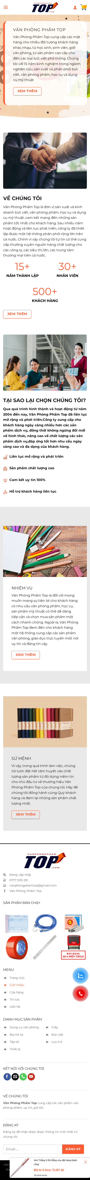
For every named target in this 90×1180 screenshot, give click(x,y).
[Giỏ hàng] (83, 7)
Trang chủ (17, 978)
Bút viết (57, 1034)
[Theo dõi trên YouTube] (31, 1077)
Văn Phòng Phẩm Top (25, 891)
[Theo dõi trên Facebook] (7, 1077)
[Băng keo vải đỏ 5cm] (17, 947)
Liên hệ (15, 1007)
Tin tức (15, 999)
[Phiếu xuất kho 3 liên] (17, 920)
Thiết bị (15, 1049)
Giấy (54, 1027)
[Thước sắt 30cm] (45, 947)
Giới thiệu (17, 985)
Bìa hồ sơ (16, 1034)
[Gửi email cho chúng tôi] (15, 1077)
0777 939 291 (18, 880)
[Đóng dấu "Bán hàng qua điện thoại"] (73, 947)
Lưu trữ (56, 1042)
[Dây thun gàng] (45, 920)
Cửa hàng (17, 992)
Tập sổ (14, 1042)
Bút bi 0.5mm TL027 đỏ (49, 1170)
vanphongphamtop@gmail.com (33, 885)
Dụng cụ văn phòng (24, 1027)
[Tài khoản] (75, 7)
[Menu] (5, 7)
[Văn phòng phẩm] (45, 7)
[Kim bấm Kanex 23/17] (73, 920)
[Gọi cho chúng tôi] (23, 1077)
